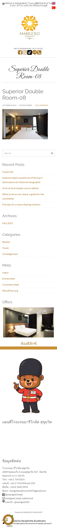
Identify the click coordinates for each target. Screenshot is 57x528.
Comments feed (10, 284)
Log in (5, 272)
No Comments (42, 105)
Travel (5, 247)
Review (6, 241)
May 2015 (7, 223)
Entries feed (8, 278)
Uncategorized (10, 253)
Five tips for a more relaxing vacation (21, 204)
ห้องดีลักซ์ (28, 343)
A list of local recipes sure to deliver (20, 188)
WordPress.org (10, 290)
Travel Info (7, 171)
